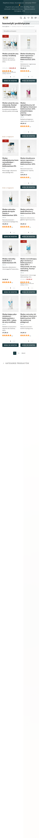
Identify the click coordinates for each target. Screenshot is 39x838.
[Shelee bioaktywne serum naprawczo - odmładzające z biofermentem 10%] (28, 147)
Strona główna (5, 26)
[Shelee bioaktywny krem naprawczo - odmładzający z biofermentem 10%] (28, 43)
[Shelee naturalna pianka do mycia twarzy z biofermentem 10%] (10, 199)
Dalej (23, 353)
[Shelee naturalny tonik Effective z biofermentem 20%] (28, 199)
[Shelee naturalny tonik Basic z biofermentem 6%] (10, 248)
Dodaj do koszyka (10, 81)
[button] (36, 18)
